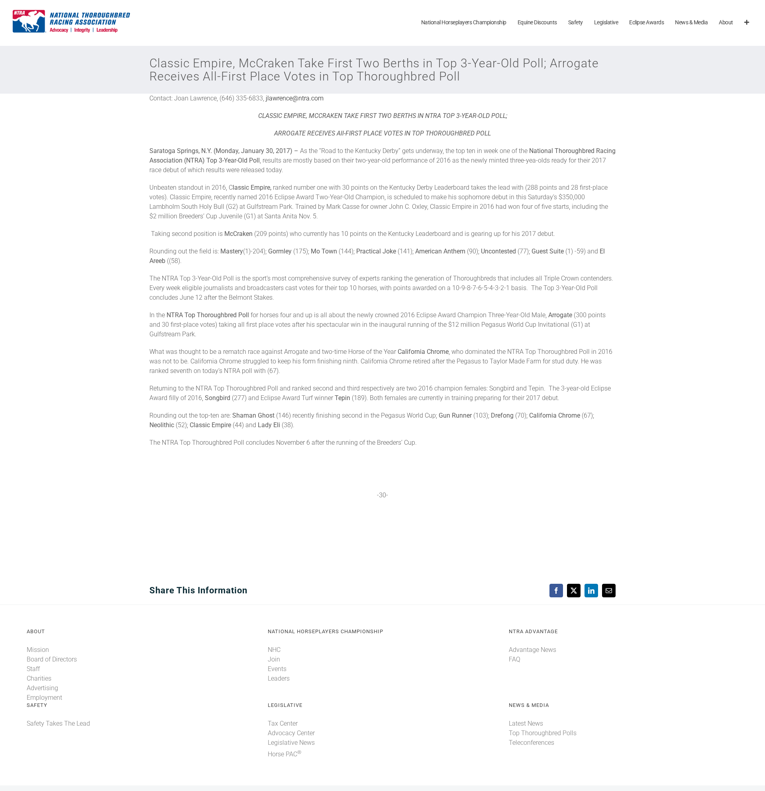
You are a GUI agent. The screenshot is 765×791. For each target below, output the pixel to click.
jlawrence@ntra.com (295, 98)
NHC (274, 650)
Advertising (42, 688)
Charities (39, 678)
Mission (38, 650)
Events (277, 669)
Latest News (526, 723)
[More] (746, 23)
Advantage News (532, 650)
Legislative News (291, 742)
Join (274, 659)
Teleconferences (531, 742)
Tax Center (283, 723)
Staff (33, 669)
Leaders (279, 678)
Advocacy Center (291, 733)
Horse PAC (284, 754)
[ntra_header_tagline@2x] (71, 12)
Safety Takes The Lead (58, 723)
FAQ (514, 659)
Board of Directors (52, 659)
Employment (44, 697)
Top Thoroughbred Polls (543, 733)
